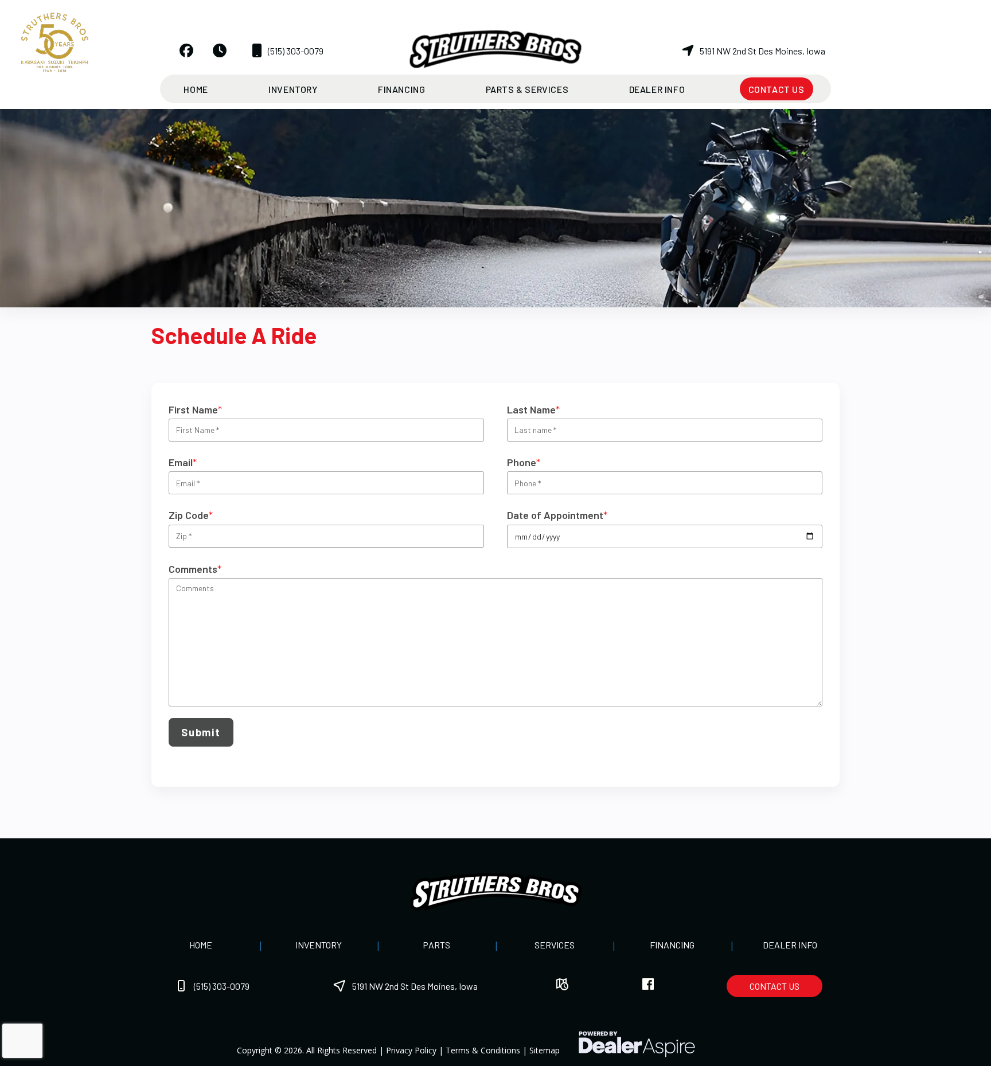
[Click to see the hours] (220, 50)
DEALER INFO (790, 944)
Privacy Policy (411, 1050)
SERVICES (554, 944)
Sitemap (544, 1050)
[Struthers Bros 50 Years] (54, 41)
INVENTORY (318, 944)
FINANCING (672, 944)
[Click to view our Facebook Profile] (186, 50)
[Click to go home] (496, 891)
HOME (200, 944)
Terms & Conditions (483, 1050)
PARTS (436, 944)
